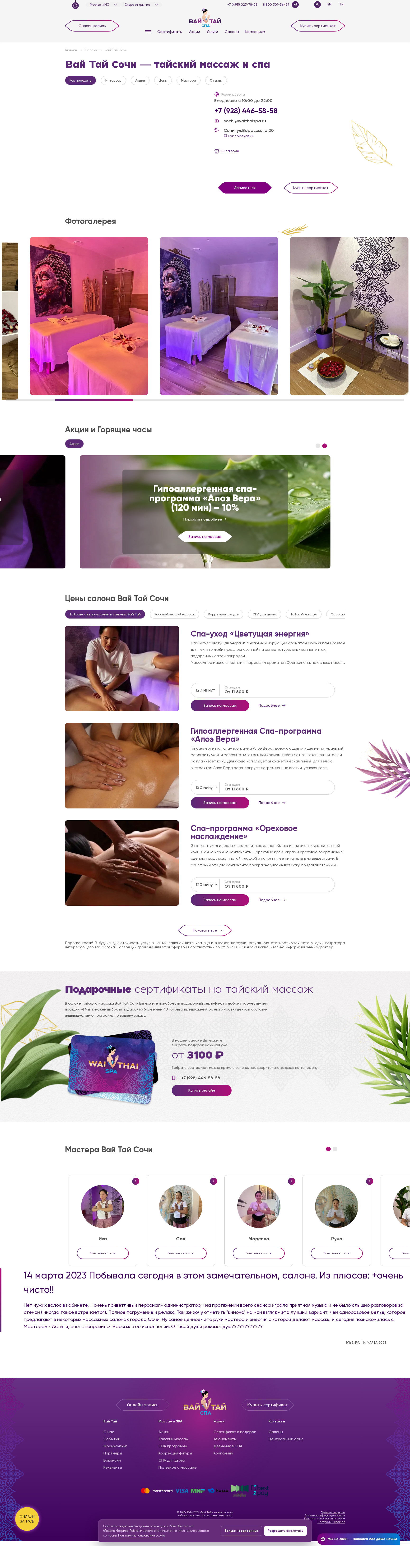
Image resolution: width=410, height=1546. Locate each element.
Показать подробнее (202, 519)
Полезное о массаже (177, 1467)
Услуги (212, 31)
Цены (163, 80)
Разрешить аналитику (285, 1530)
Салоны (232, 31)
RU (317, 4)
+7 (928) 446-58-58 (246, 111)
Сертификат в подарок (235, 1432)
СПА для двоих (264, 614)
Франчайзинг (115, 1446)
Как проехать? (240, 136)
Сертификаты (169, 31)
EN (329, 4)
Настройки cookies (331, 1522)
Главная (71, 50)
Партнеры (112, 1453)
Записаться (245, 187)
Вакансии (112, 1460)
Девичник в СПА (228, 1446)
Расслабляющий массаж (174, 614)
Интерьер (113, 80)
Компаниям (255, 31)
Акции (194, 31)
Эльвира (352, 1342)
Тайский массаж (303, 614)
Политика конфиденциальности (325, 1515)
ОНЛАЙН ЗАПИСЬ (27, 1518)
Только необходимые (241, 1530)
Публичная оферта (333, 1512)
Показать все (205, 930)
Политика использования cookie (324, 1518)
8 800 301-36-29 (276, 4)
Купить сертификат (318, 25)
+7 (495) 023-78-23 (242, 4)
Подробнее (122, 668)
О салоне (230, 151)
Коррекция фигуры (223, 614)
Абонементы (225, 1439)
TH (341, 4)
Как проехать (81, 80)
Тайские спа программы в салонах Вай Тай (105, 614)
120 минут (205, 690)
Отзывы (216, 80)
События (111, 1439)
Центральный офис (286, 1439)
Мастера (188, 80)
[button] (318, 445)
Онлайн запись (92, 25)
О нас (108, 1432)
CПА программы (172, 1446)
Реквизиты (112, 1467)
